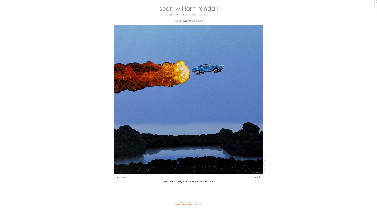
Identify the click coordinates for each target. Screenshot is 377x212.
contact (203, 15)
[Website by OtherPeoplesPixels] (371, 6)
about (193, 15)
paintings (175, 15)
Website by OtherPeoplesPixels (188, 204)
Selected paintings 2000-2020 (188, 21)
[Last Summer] (188, 99)
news (185, 15)
